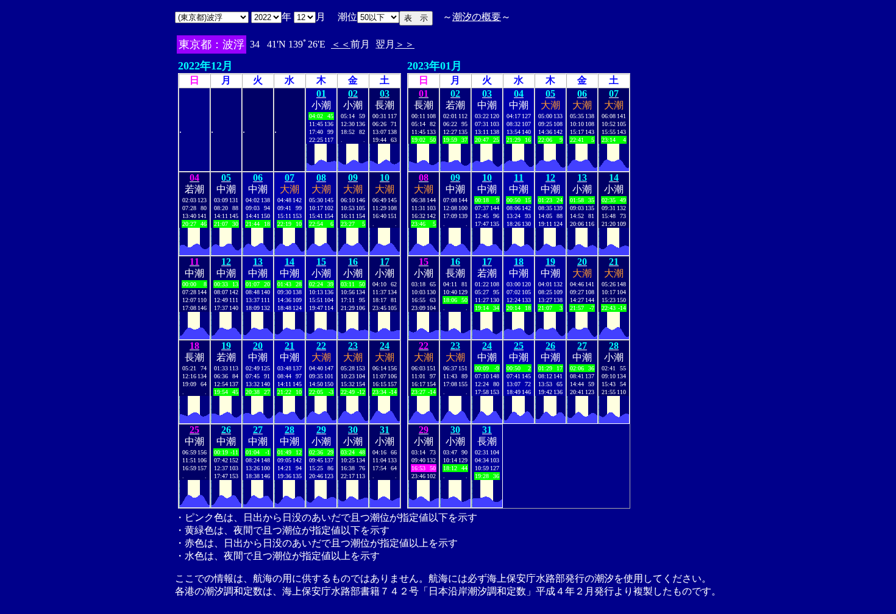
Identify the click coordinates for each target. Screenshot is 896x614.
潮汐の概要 (476, 17)
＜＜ (340, 44)
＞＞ (404, 44)
